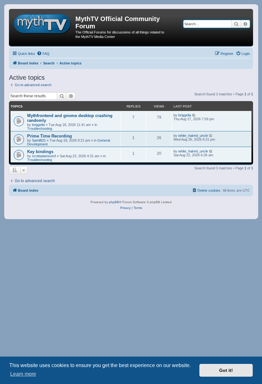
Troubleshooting (39, 128)
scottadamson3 (44, 156)
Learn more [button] (23, 374)
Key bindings (40, 151)
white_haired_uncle (193, 135)
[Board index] (43, 23)
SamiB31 (39, 140)
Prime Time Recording (49, 136)
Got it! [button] (226, 370)
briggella (38, 125)
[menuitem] (43, 53)
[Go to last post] (194, 115)
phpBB (114, 202)
